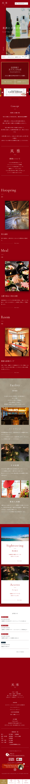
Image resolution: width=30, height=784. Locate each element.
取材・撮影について (15, 714)
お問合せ (14, 697)
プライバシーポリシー (15, 709)
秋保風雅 (17, 734)
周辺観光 (15, 695)
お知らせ (8, 697)
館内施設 (19, 693)
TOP (13, 692)
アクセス (21, 695)
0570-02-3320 (8, 725)
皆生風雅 (11, 740)
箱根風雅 (11, 736)
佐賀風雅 (11, 742)
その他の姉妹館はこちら (15, 744)
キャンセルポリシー (15, 707)
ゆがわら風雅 (18, 736)
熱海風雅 (11, 738)
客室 (10, 693)
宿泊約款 (15, 702)
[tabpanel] (15, 91)
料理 (17, 692)
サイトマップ (21, 697)
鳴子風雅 (11, 734)
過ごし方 (9, 695)
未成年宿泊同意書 (15, 712)
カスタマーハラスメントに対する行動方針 (15, 705)
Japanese (20, 3)
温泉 (14, 693)
